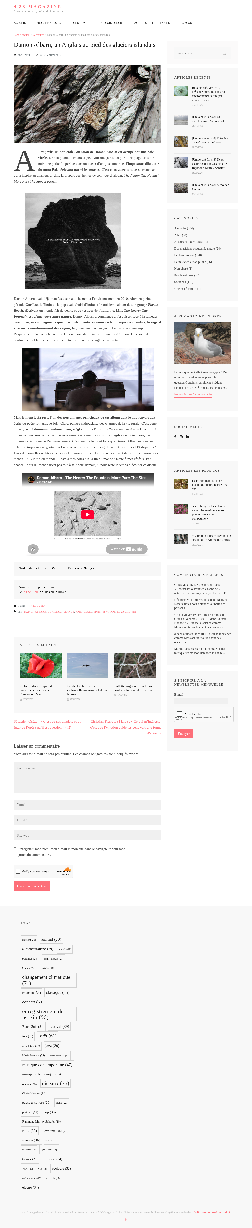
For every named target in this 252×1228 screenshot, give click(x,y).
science (31, 1140)
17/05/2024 (122, 695)
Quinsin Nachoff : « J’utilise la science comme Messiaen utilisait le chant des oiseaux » (200, 623)
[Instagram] (181, 437)
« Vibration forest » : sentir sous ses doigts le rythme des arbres (211, 537)
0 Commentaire (51, 55)
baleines (30, 958)
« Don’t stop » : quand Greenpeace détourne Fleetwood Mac (36, 690)
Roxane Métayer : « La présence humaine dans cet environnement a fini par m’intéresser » (208, 94)
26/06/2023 (28, 699)
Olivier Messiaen (33, 1093)
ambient (29, 939)
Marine (178, 648)
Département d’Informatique (191, 599)
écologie (61, 1168)
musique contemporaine (47, 1064)
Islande (68, 611)
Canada (28, 968)
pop (112, 611)
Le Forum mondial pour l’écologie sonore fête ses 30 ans (209, 485)
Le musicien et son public (190, 262)
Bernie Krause (53, 958)
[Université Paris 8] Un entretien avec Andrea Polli (208, 119)
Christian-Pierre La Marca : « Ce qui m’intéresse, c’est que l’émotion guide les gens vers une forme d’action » (125, 727)
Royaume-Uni (126, 611)
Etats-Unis (33, 1027)
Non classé (181, 268)
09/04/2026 (75, 699)
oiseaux (55, 1083)
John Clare (84, 611)
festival (59, 1026)
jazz (52, 1046)
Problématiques (48, 22)
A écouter (189, 22)
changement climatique (46, 980)
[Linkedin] (187, 437)
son (51, 1140)
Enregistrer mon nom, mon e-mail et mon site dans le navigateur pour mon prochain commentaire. (71, 852)
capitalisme (48, 968)
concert (32, 1001)
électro (30, 1187)
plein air (30, 1112)
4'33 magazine (38, 6)
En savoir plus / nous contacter (193, 394)
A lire (177, 235)
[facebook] (233, 8)
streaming (29, 1150)
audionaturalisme (37, 949)
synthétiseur (49, 1149)
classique (57, 992)
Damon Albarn (35, 611)
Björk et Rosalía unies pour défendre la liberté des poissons (200, 604)
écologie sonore (31, 1178)
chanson (31, 993)
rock (29, 1131)
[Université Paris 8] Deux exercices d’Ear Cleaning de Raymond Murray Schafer (209, 164)
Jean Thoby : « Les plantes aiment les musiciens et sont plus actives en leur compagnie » (209, 512)
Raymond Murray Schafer (41, 1121)
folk (27, 1036)
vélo (42, 1168)
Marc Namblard (59, 1055)
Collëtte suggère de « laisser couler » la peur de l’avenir (134, 688)
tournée (29, 1159)
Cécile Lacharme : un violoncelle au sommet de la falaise (87, 690)
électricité (53, 1178)
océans (29, 1084)
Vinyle (27, 1168)
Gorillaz (54, 611)
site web (31, 592)
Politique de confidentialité (212, 1212)
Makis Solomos (33, 1055)
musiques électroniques (42, 1074)
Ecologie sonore (111, 22)
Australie (64, 949)
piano (62, 1102)
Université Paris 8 (185, 288)
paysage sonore (36, 1102)
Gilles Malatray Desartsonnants (193, 584)
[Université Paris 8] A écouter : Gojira (211, 187)
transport (52, 1159)
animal (51, 939)
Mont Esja (101, 611)
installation (31, 1046)
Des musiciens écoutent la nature (194, 248)
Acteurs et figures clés (152, 22)
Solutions (79, 22)
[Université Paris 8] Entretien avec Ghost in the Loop (210, 140)
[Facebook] (175, 437)
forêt (47, 1035)
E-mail (178, 694)
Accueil (20, 22)
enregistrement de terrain (43, 1014)
